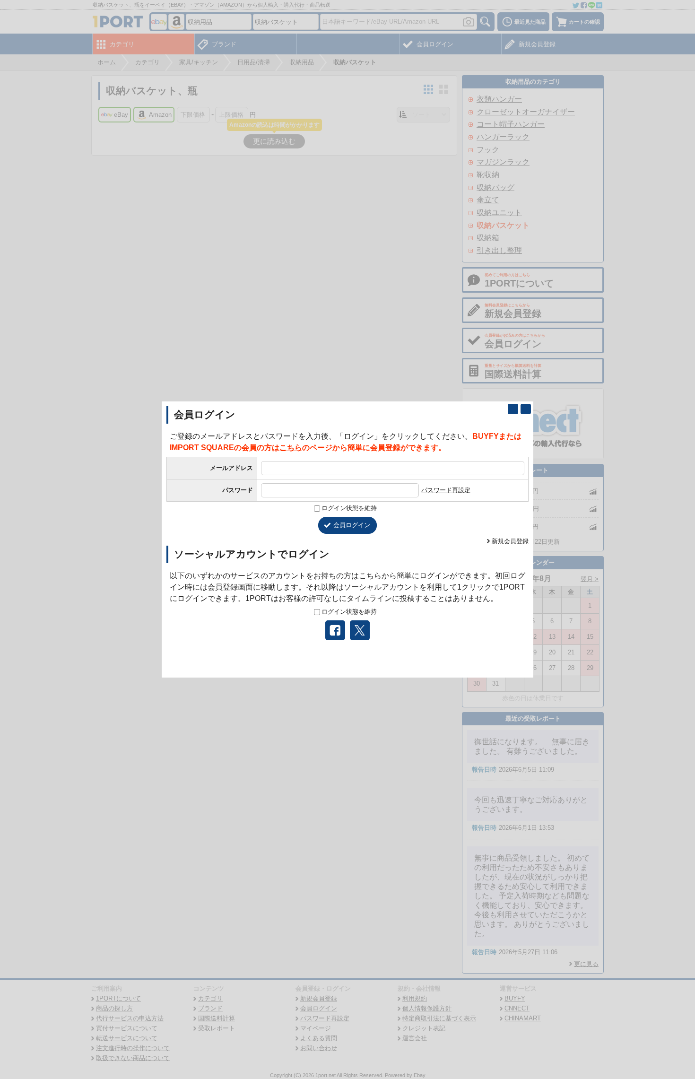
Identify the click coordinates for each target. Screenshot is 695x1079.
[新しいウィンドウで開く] (513, 409)
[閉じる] (526, 409)
